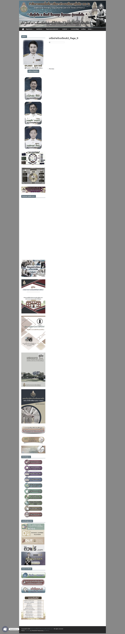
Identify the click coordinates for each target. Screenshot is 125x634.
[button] (33, 29)
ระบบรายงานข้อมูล (75, 29)
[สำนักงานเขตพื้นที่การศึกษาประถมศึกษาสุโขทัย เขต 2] (23, 29)
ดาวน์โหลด (83, 29)
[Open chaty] (5, 629)
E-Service (64, 29)
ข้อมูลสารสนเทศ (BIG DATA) (52, 29)
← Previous (51, 69)
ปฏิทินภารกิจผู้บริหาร (33, 71)
